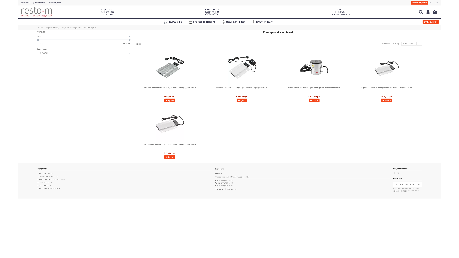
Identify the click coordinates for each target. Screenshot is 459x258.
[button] (430, 22)
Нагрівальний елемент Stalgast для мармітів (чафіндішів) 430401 (386, 88)
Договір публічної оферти (49, 188)
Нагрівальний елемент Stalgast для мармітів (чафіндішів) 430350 (314, 88)
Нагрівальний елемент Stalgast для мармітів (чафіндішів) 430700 (242, 88)
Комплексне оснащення (48, 176)
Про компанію (25, 3)
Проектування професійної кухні (51, 179)
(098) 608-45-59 (212, 12)
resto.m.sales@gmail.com (340, 14)
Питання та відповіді (54, 3)
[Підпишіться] (419, 184)
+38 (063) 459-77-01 (225, 180)
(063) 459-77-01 (212, 14)
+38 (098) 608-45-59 (225, 185)
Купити (171, 100)
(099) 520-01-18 (212, 9)
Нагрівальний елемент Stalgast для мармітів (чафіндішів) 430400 (170, 144)
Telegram (340, 12)
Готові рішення (44, 185)
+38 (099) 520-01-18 (225, 183)
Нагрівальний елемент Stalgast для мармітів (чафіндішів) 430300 (170, 88)
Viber (339, 9)
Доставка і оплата (39, 3)
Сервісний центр (45, 182)
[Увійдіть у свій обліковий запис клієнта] (428, 12)
